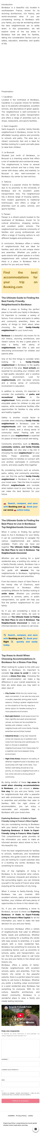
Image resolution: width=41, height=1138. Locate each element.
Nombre (5, 1059)
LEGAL (30, 1115)
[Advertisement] (20, 67)
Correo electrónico (10, 1069)
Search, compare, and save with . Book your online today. (20, 506)
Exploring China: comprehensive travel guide (20, 1123)
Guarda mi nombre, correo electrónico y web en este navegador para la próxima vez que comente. (20, 1094)
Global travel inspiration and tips (15, 1125)
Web (3, 1080)
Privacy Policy (21, 1115)
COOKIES (11, 1115)
